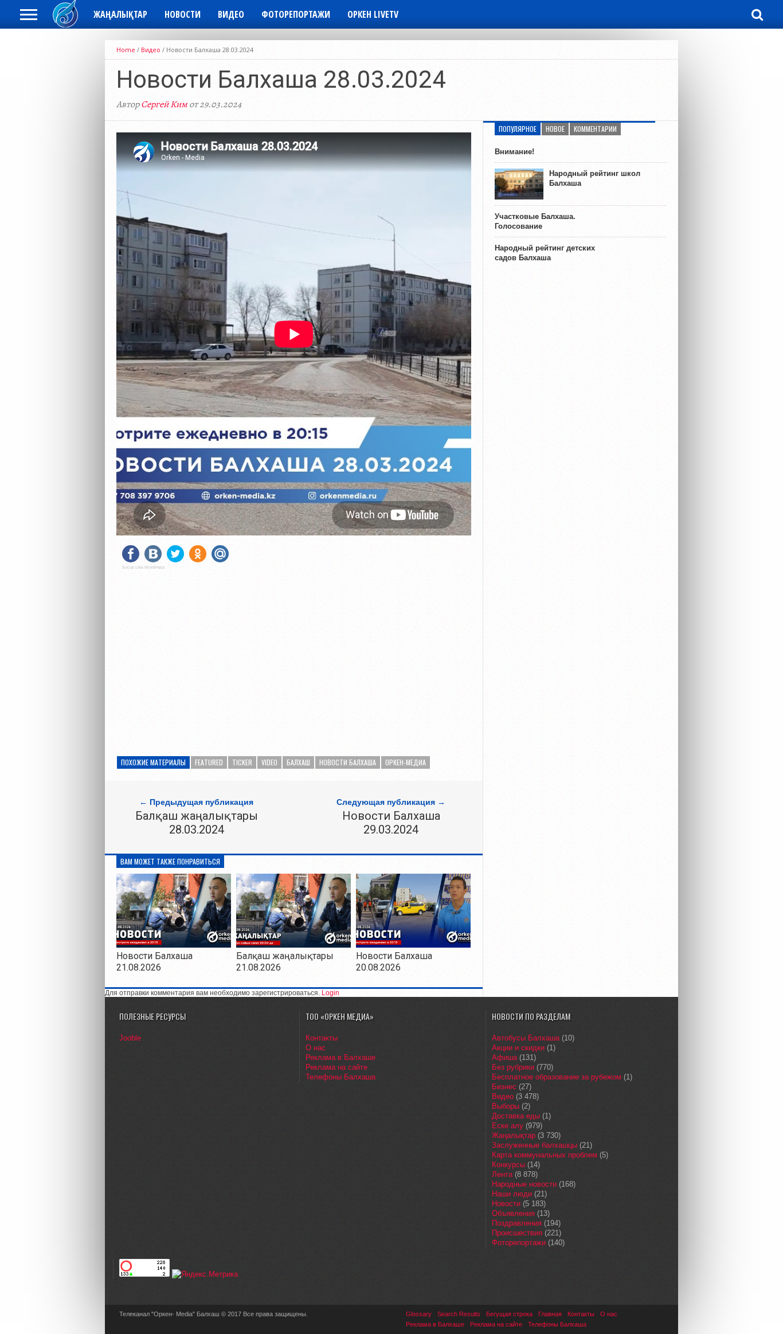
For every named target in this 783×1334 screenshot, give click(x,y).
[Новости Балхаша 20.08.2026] (413, 944)
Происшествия (517, 1233)
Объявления (513, 1213)
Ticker (242, 762)
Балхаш (298, 762)
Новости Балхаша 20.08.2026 (394, 961)
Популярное (518, 129)
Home (125, 49)
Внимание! (514, 151)
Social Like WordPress (143, 567)
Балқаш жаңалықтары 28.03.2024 (196, 822)
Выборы (505, 1106)
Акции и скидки (518, 1047)
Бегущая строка (509, 1313)
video (269, 762)
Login (330, 993)
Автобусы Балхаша (525, 1038)
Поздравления (517, 1223)
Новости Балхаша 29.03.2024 (391, 822)
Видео (231, 14)
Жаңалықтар (120, 14)
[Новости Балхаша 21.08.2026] (173, 944)
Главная (550, 1313)
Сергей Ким (164, 104)
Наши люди (512, 1194)
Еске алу (507, 1125)
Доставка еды (516, 1116)
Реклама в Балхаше (340, 1057)
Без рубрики (513, 1067)
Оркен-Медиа (405, 762)
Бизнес (504, 1086)
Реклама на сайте (336, 1067)
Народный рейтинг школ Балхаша (594, 178)
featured (209, 762)
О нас (316, 1047)
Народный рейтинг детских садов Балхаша (545, 253)
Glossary (419, 1313)
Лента (502, 1174)
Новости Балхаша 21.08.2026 (154, 961)
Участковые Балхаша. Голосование (535, 221)
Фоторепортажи (295, 14)
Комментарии (595, 129)
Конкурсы (508, 1164)
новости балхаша (347, 762)
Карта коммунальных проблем (544, 1155)
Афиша (504, 1057)
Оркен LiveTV (372, 14)
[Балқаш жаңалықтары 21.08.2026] (293, 944)
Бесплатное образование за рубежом (556, 1077)
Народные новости (524, 1184)
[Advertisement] (293, 658)
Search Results (458, 1313)
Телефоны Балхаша (340, 1077)
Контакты (322, 1038)
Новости (183, 14)
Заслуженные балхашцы (534, 1145)
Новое (555, 129)
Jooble (130, 1038)
